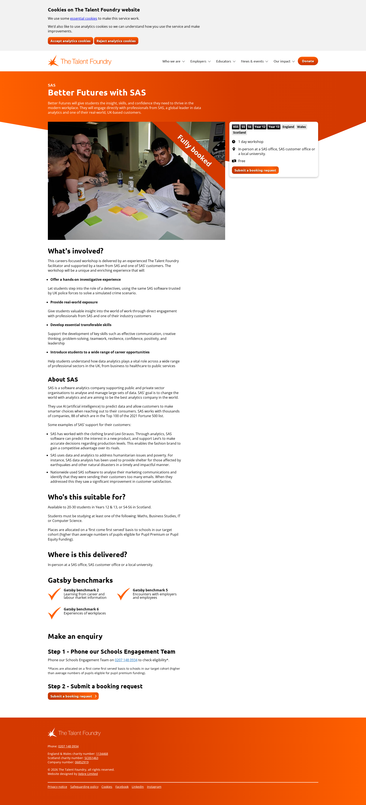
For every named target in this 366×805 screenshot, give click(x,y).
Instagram (154, 787)
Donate (308, 61)
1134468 (102, 754)
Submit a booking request (255, 170)
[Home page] (79, 60)
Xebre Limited (88, 774)
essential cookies (83, 18)
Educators (224, 61)
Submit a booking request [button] (71, 696)
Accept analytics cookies (70, 41)
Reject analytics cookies (116, 41)
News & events (253, 61)
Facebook (122, 787)
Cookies (106, 787)
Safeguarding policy (84, 787)
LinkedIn (138, 787)
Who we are (171, 61)
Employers (198, 61)
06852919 (82, 762)
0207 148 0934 (126, 660)
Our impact (282, 61)
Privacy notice (57, 787)
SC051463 (91, 758)
